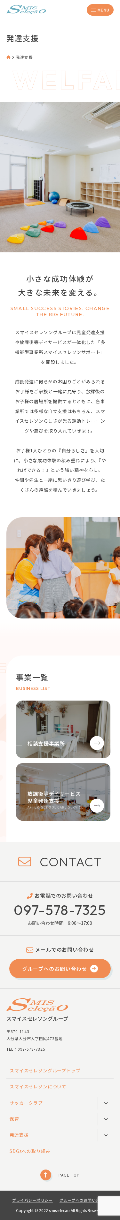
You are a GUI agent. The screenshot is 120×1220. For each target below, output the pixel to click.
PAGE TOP (69, 1175)
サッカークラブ (26, 1103)
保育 (14, 1119)
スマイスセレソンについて (38, 1086)
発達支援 (19, 1135)
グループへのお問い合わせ (54, 968)
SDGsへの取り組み (30, 1151)
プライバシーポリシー (32, 1200)
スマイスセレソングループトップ (45, 1070)
